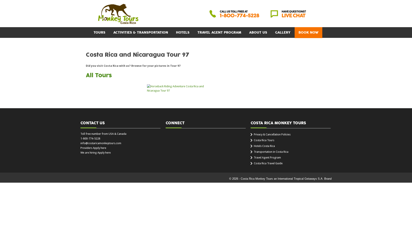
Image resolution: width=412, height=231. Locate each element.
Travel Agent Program (219, 32)
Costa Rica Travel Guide (268, 163)
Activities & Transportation (140, 32)
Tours (99, 32)
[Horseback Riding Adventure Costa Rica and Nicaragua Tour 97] (175, 88)
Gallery (283, 32)
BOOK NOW (308, 32)
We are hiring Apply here (95, 152)
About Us (258, 32)
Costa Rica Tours (264, 140)
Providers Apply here (93, 148)
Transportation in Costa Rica (271, 151)
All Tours (99, 75)
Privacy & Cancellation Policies (272, 134)
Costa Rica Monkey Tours (118, 14)
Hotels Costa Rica (264, 146)
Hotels (182, 32)
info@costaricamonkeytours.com (100, 143)
